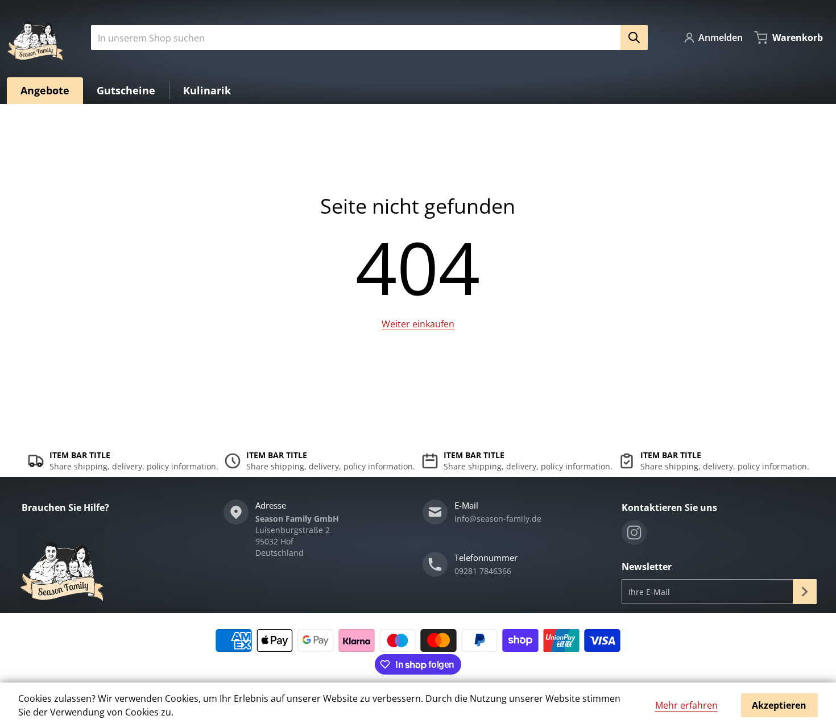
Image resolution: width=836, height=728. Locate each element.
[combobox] (365, 37)
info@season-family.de (497, 518)
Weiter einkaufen (418, 324)
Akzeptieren (779, 705)
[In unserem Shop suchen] (634, 37)
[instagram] (634, 532)
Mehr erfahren (686, 705)
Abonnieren (805, 591)
